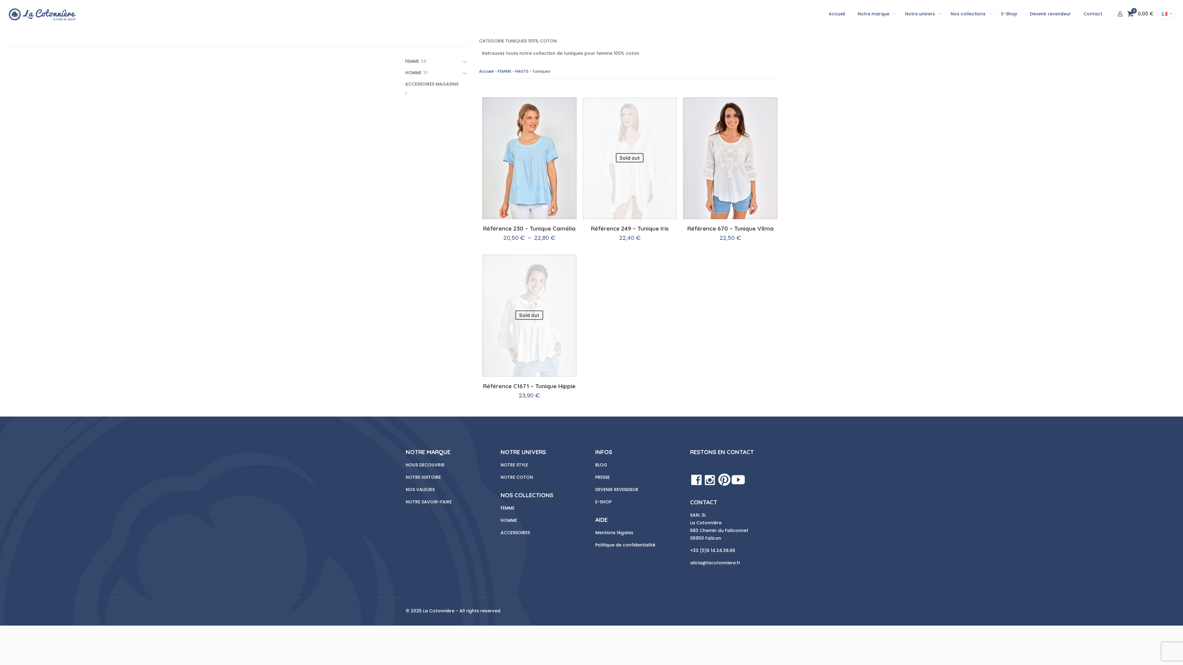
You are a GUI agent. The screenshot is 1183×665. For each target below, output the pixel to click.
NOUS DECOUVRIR (426, 465)
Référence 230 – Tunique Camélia (529, 228)
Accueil (486, 71)
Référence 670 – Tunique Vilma (730, 228)
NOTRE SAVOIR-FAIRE (429, 502)
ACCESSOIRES (515, 533)
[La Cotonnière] (41, 14)
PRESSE (602, 477)
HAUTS (521, 71)
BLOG (601, 465)
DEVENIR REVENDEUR (616, 489)
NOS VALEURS (421, 489)
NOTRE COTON (517, 477)
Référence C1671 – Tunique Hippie (529, 386)
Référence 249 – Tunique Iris (630, 228)
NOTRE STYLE (514, 465)
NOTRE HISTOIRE (423, 477)
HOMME (509, 520)
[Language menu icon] (1166, 13)
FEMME (504, 71)
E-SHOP (603, 502)
